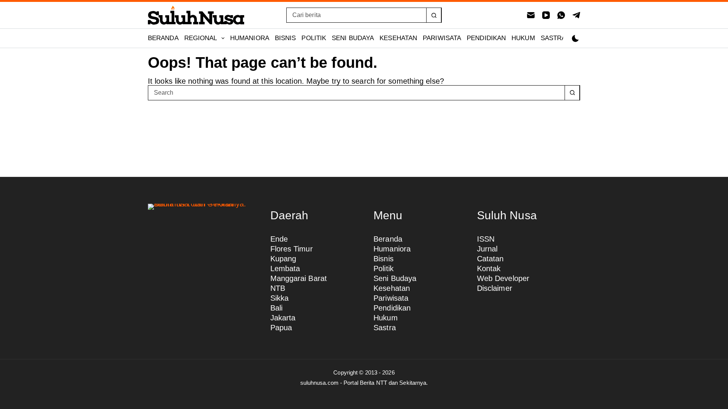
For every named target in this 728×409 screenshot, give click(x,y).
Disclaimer (494, 288)
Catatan (490, 258)
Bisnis (285, 38)
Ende (279, 239)
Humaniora (249, 38)
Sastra (553, 38)
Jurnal (487, 249)
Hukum (523, 38)
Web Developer (503, 278)
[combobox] (356, 15)
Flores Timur (291, 249)
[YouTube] (546, 15)
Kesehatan (398, 38)
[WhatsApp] (561, 15)
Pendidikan (486, 38)
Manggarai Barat (298, 278)
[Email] (531, 15)
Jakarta (283, 318)
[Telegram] (576, 15)
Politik (313, 38)
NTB (277, 288)
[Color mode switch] (575, 38)
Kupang (283, 258)
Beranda (163, 38)
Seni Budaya (353, 38)
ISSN (485, 239)
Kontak (489, 268)
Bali (276, 308)
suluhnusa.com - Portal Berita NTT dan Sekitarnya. (364, 382)
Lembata (285, 268)
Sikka (279, 298)
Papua (281, 327)
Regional (200, 38)
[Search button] (433, 15)
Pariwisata (442, 38)
